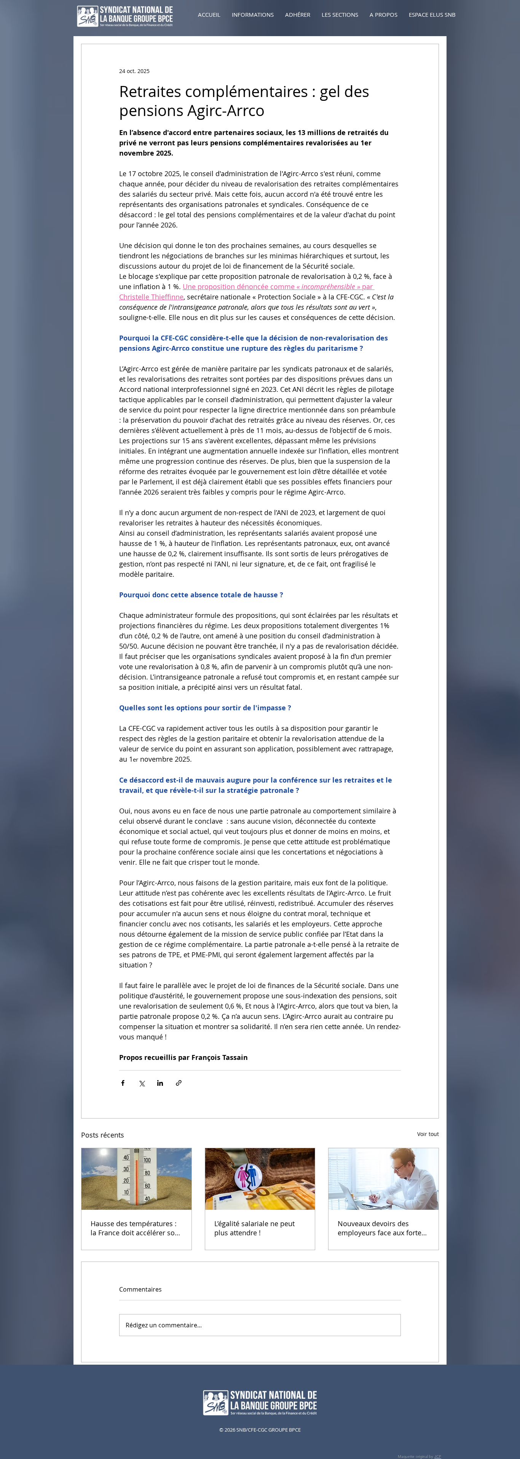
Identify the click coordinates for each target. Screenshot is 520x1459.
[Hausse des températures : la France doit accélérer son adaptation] (136, 1179)
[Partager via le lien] (178, 1083)
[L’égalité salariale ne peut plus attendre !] (260, 1179)
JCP (437, 1456)
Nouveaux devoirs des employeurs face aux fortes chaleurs (381, 1228)
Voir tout (428, 1134)
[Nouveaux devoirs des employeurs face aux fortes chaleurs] (384, 1179)
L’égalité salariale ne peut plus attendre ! (254, 1228)
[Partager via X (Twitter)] (141, 1083)
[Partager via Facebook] (122, 1083)
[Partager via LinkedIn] (160, 1083)
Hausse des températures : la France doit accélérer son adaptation (135, 1228)
